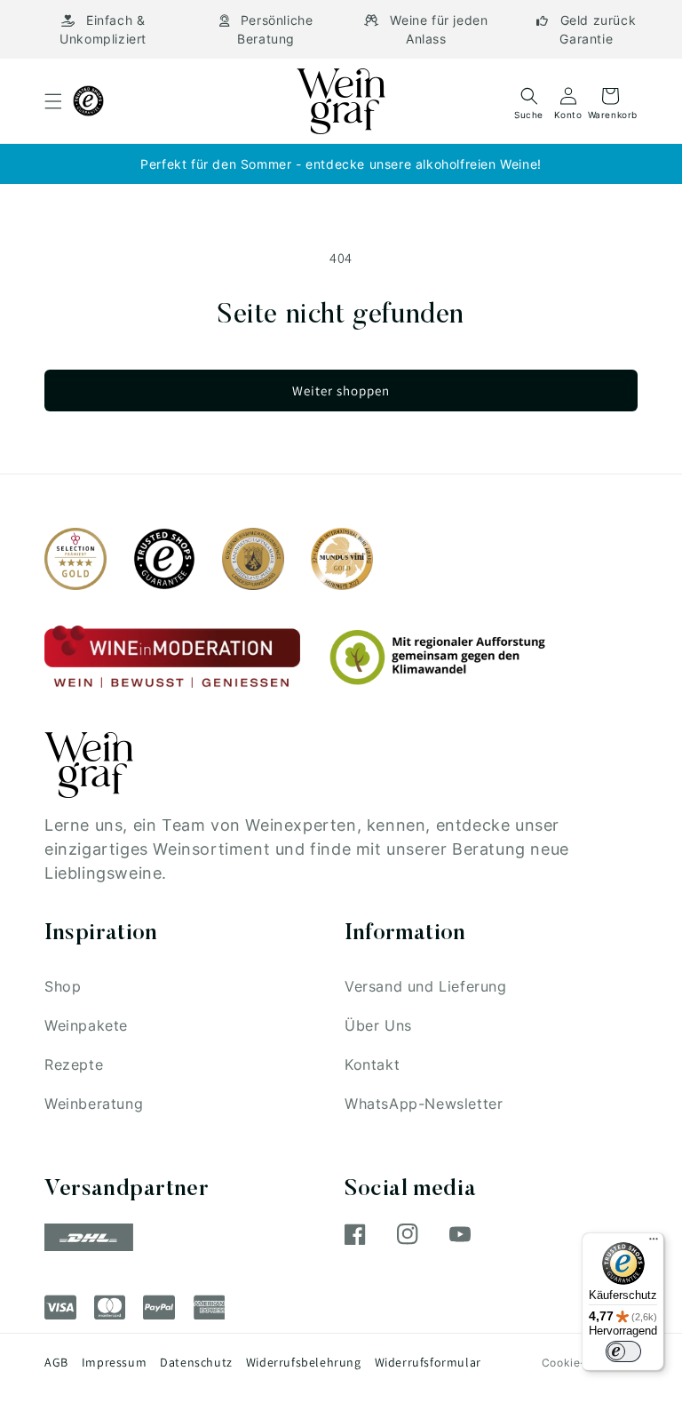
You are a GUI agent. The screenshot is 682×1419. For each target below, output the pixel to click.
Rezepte (73, 1064)
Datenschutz (196, 1362)
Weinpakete (86, 1025)
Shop (62, 986)
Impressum (114, 1362)
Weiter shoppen (341, 390)
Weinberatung (93, 1103)
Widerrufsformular (428, 1362)
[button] (53, 101)
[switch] (623, 1351)
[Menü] (653, 1243)
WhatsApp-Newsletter (424, 1103)
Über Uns (378, 1025)
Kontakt (372, 1064)
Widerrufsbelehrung (303, 1362)
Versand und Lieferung (426, 986)
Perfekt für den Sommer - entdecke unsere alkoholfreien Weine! (341, 163)
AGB (56, 1362)
